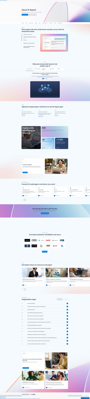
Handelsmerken (27, 398)
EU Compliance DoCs (37, 398)
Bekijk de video (43, 147)
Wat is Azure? (1, 395)
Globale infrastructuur (10, 395)
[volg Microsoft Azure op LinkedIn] (33, 394)
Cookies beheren (18, 398)
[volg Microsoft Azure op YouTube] (34, 394)
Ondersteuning (74, 395)
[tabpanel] (45, 85)
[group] (29, 191)
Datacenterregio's (16, 395)
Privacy (15, 398)
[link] (23, 23)
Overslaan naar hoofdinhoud (3, 0)
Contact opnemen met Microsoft (11, 398)
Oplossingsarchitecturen (69, 395)
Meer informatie (24, 147)
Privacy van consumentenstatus (3, 398)
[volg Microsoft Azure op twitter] (30, 394)
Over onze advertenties (32, 398)
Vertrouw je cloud (20, 395)
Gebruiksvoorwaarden (23, 398)
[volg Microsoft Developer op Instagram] (31, 394)
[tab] (29, 69)
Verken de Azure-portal (26, 394)
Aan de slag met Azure (5, 395)
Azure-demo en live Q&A (79, 395)
